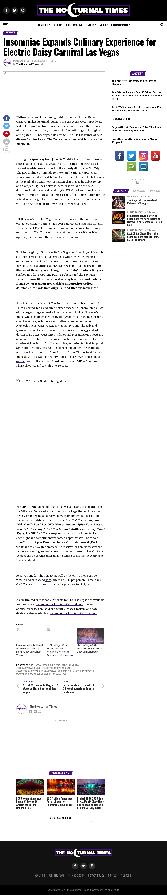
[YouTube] (155, 156)
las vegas (23, 674)
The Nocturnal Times (27, 64)
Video (103, 25)
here (48, 580)
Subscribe (126, 875)
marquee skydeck (41, 674)
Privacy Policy (96, 875)
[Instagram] (143, 156)
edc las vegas (71, 665)
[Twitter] (132, 156)
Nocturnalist (74, 25)
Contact (112, 875)
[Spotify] (132, 166)
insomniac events (84, 671)
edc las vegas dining (29, 668)
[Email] (143, 166)
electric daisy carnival (57, 668)
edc (39, 665)
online (20, 361)
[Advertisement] (60, 745)
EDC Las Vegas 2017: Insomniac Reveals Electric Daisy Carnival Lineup (90, 648)
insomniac (65, 671)
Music (57, 25)
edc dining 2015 (52, 665)
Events (90, 25)
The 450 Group (76, 875)
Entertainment (119, 25)
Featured (43, 25)
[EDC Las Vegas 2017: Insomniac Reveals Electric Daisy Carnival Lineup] (90, 636)
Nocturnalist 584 (121, 119)
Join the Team (56, 875)
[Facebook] (120, 156)
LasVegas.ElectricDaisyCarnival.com (59, 604)
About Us (40, 875)
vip (65, 674)
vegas (57, 674)
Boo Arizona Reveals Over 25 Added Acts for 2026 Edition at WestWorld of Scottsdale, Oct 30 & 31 (137, 95)
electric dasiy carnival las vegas (37, 671)
